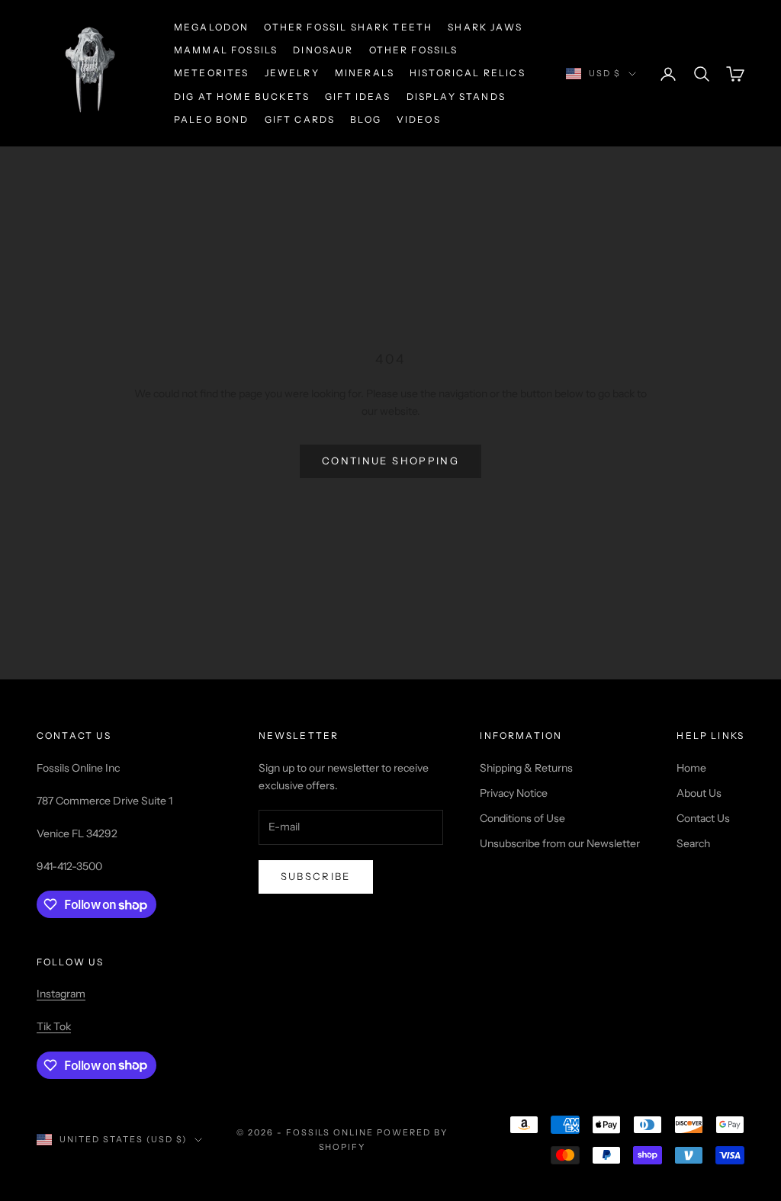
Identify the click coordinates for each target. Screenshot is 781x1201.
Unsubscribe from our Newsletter (560, 843)
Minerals (364, 73)
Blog (365, 119)
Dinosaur (323, 50)
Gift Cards (300, 119)
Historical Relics (467, 73)
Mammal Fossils (226, 50)
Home (691, 768)
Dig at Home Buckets (242, 96)
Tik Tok (54, 1026)
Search (693, 843)
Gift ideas (358, 96)
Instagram (61, 993)
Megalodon (211, 27)
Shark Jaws (485, 27)
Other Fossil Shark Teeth (348, 27)
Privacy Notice (514, 793)
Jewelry (292, 73)
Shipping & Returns (526, 768)
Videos (419, 119)
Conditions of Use (522, 818)
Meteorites (211, 73)
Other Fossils (413, 50)
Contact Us (703, 818)
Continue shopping (390, 460)
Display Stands (456, 96)
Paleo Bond (211, 119)
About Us (699, 793)
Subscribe (316, 876)
